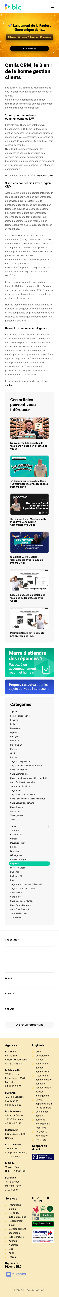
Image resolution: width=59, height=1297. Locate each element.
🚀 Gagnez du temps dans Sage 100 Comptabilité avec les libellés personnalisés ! (29, 484)
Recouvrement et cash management (43, 1091)
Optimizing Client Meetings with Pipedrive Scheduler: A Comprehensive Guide (28, 522)
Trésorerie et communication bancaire (44, 1079)
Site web (9, 1008)
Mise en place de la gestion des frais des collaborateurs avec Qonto (27, 597)
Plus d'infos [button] (30, 48)
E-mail (9, 993)
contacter (10, 385)
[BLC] (13, 7)
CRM (38, 1051)
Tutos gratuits (16, 1236)
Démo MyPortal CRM (41, 175)
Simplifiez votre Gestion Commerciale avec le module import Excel (26, 559)
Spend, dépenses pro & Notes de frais (44, 1103)
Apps (11, 1252)
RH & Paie (41, 1139)
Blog (11, 1248)
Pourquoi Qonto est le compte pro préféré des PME (27, 634)
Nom (8, 978)
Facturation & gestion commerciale (43, 1067)
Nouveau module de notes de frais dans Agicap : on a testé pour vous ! (29, 446)
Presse (12, 1256)
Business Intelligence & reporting (43, 1123)
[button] (52, 6)
